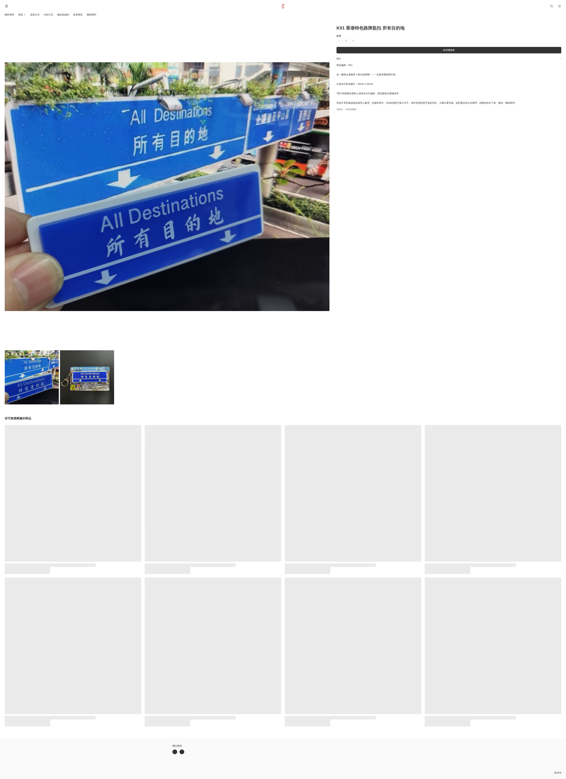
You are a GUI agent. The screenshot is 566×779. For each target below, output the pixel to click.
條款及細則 (63, 14)
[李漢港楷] (283, 6)
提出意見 (557, 772)
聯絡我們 (91, 14)
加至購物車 (449, 50)
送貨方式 (35, 14)
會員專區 (78, 14)
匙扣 (340, 109)
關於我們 (9, 14)
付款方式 (48, 14)
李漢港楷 (351, 109)
